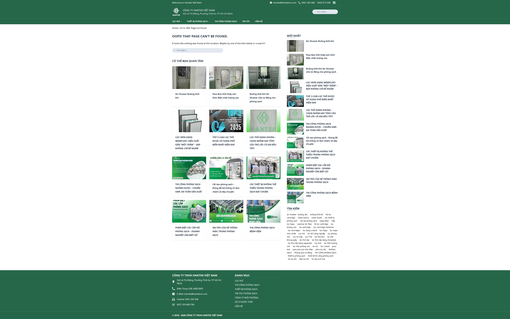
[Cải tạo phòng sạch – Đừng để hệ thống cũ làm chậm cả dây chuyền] (287, 138)
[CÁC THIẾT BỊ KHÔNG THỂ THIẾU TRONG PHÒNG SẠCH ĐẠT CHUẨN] (287, 152)
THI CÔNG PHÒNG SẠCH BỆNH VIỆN (322, 194)
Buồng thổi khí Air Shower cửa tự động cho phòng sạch (263, 98)
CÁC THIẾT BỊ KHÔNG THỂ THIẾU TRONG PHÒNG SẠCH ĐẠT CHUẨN (263, 188)
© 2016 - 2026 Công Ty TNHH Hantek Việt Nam (197, 315)
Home (175, 28)
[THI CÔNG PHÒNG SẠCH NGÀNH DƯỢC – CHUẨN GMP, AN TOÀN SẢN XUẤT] (287, 124)
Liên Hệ (239, 306)
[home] (176, 12)
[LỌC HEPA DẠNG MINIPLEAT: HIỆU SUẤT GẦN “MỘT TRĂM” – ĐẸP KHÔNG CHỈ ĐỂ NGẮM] (287, 83)
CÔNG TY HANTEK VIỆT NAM (199, 10)
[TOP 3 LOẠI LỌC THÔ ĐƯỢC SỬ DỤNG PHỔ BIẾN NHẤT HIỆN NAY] (287, 96)
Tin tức (246, 21)
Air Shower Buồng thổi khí (320, 41)
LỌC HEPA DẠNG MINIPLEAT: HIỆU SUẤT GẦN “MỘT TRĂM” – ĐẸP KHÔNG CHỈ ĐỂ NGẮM (322, 85)
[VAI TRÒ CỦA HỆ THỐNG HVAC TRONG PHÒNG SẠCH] (287, 179)
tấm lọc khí (304, 259)
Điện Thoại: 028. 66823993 (190, 288)
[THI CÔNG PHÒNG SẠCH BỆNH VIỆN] (287, 193)
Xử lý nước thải (243, 301)
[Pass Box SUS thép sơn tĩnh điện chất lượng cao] (287, 55)
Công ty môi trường (246, 297)
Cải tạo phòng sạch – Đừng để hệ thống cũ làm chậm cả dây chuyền (225, 188)
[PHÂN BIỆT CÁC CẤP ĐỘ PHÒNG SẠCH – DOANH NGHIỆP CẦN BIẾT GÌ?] (287, 165)
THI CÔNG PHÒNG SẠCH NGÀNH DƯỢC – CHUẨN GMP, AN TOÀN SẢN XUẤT (188, 188)
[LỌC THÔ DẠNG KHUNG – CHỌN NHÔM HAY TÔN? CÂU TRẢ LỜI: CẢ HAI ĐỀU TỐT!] (287, 110)
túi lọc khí (292, 259)
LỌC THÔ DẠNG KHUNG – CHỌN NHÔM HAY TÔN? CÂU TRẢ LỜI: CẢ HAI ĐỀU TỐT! (321, 113)
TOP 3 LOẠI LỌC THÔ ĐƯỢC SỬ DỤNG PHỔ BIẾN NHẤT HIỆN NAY (223, 141)
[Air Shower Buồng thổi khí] (287, 41)
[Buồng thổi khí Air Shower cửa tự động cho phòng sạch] (287, 69)
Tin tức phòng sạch (246, 293)
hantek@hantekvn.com (284, 2)
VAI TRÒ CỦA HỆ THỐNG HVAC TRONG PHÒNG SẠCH (224, 231)
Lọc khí (176, 21)
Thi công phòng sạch (226, 21)
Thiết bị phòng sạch (197, 21)
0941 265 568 (308, 2)
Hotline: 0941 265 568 (187, 299)
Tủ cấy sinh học (318, 259)
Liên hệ (258, 21)
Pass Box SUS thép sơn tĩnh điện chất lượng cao (320, 56)
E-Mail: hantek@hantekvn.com (192, 293)
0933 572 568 (323, 2)
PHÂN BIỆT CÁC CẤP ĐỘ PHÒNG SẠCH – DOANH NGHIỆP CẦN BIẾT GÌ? (187, 231)
